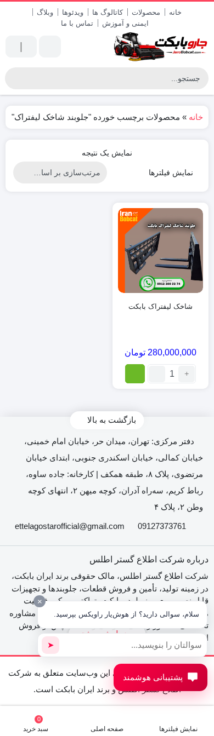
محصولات (146, 12)
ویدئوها (72, 12)
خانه (175, 12)
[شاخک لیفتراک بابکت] (160, 250)
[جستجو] (15, 78)
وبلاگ (45, 12)
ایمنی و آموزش (125, 23)
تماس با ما (77, 23)
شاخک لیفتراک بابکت (160, 306)
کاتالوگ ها (107, 12)
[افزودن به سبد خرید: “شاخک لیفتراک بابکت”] (135, 373)
